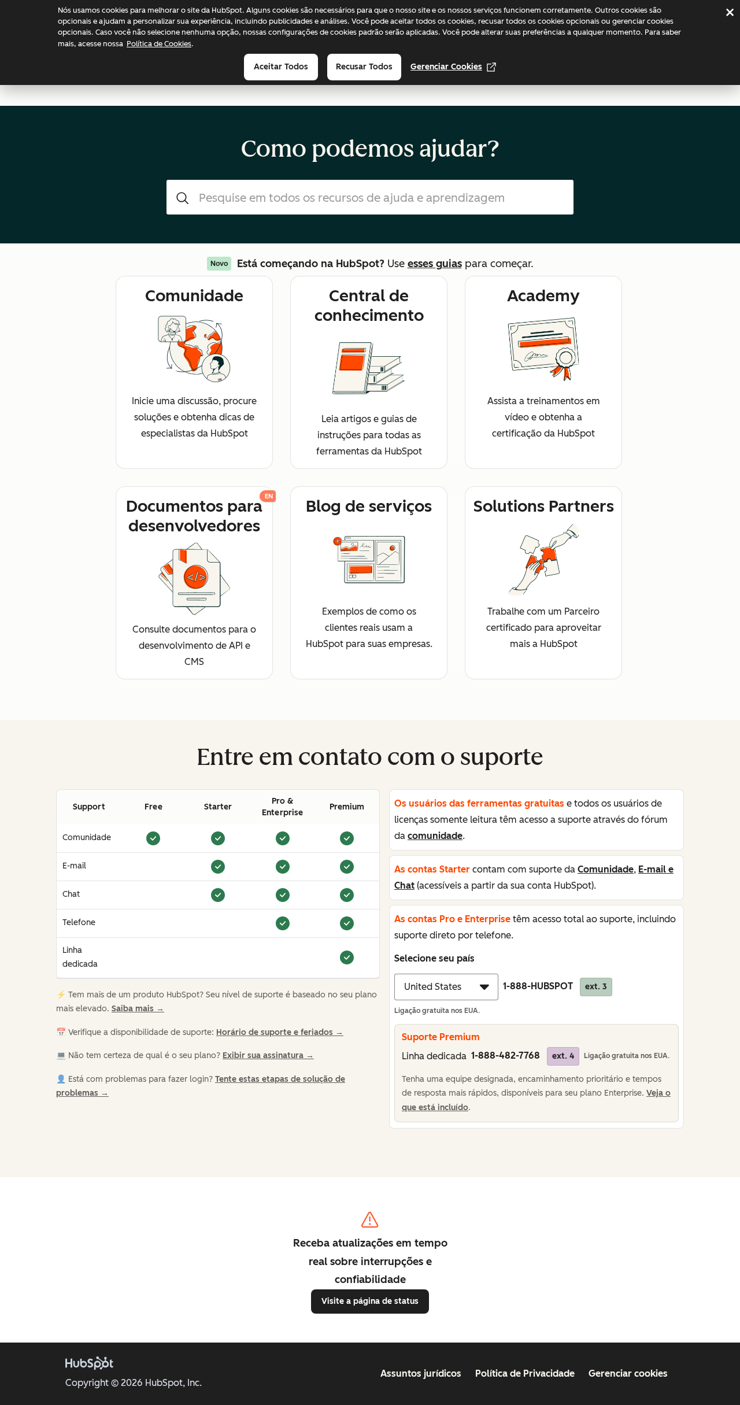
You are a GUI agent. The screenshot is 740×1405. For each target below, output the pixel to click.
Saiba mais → (138, 1009)
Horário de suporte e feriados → (279, 1032)
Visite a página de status (370, 1301)
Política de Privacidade (525, 1373)
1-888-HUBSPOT (555, 986)
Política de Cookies (159, 43)
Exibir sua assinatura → (268, 1055)
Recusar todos (364, 67)
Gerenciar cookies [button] (628, 1373)
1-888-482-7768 (522, 1055)
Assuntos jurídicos (420, 1373)
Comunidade (606, 869)
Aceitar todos (281, 67)
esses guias (435, 263)
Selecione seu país (434, 958)
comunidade (435, 835)
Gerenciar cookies (446, 67)
